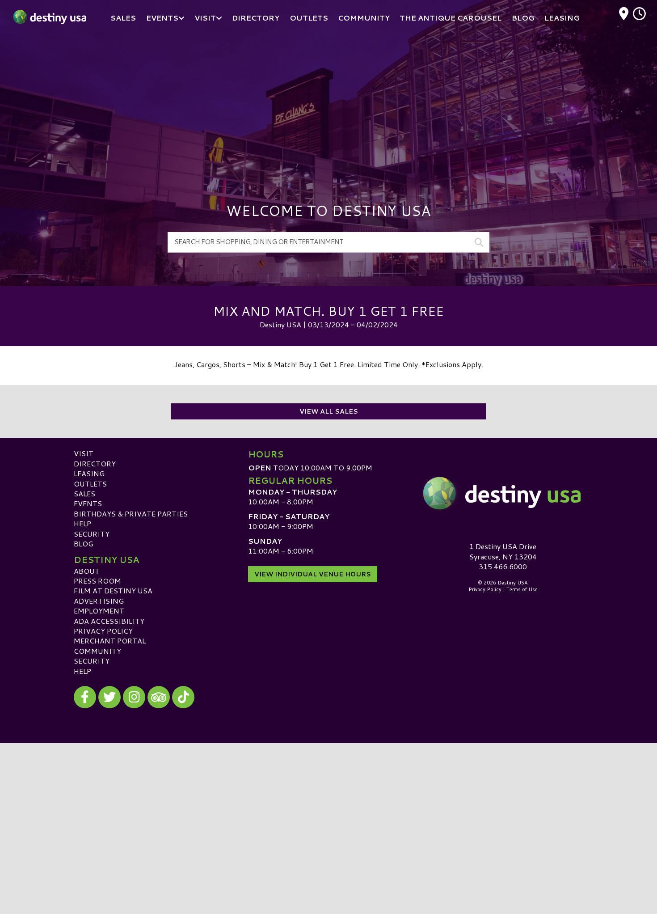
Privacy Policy (103, 631)
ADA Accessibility (109, 621)
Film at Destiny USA (113, 590)
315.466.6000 (503, 566)
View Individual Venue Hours (312, 574)
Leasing (89, 473)
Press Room (97, 580)
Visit (83, 453)
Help (82, 523)
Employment (99, 610)
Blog (83, 543)
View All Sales (328, 411)
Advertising (99, 601)
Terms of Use (522, 589)
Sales (84, 493)
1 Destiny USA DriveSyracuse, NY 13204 (503, 551)
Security (92, 534)
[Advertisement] (328, 102)
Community (97, 651)
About (87, 571)
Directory (95, 463)
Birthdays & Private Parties (131, 513)
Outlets (90, 483)
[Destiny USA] (502, 493)
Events (88, 503)
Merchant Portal (110, 640)
